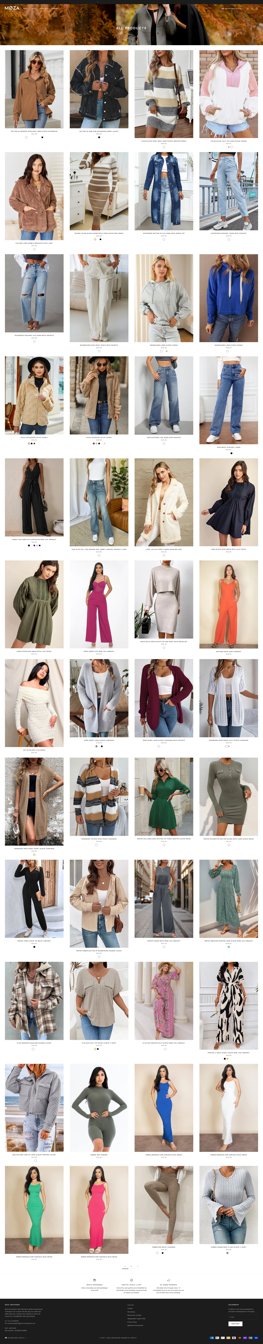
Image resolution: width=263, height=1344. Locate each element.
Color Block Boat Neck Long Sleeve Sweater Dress (163, 141)
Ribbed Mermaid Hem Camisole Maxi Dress (164, 1155)
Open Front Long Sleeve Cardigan (99, 740)
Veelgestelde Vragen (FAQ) (136, 1318)
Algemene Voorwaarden (135, 1325)
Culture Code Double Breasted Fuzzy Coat (34, 243)
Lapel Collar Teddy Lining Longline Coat (164, 549)
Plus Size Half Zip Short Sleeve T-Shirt (99, 1043)
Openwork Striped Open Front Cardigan (99, 839)
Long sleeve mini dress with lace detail (228, 549)
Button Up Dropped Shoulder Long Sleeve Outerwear (34, 131)
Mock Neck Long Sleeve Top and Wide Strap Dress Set (164, 641)
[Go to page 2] (138, 1266)
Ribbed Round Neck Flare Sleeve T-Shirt (228, 1247)
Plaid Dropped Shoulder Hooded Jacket (34, 1043)
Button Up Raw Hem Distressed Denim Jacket (99, 131)
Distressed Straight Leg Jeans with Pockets (34, 335)
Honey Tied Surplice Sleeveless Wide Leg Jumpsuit (34, 539)
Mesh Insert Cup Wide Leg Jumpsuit (99, 651)
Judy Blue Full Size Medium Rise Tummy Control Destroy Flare (99, 549)
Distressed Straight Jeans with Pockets (228, 233)
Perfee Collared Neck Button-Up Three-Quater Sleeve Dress (164, 839)
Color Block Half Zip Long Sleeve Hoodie (229, 141)
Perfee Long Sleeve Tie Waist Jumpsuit (34, 941)
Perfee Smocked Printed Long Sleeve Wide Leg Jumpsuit (229, 941)
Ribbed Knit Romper (99, 1155)
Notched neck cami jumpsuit (228, 651)
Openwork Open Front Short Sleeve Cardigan (34, 849)
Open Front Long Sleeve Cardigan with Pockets (164, 740)
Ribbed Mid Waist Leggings (163, 1247)
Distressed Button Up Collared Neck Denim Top (164, 233)
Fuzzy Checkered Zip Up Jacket (34, 437)
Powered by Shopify (129, 1338)
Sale (34, 8)
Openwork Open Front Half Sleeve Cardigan (228, 740)
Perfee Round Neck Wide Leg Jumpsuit (164, 941)
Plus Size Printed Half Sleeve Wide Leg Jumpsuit (164, 1043)
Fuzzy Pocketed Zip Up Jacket (99, 437)
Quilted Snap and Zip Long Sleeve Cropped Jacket (34, 1155)
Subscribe (235, 1324)
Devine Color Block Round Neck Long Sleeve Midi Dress (99, 233)
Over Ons (44, 8)
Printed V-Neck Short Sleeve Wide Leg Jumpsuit (229, 1053)
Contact (55, 8)
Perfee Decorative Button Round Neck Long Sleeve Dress (229, 839)
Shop (25, 8)
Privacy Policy (132, 1322)
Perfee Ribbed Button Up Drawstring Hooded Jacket (99, 951)
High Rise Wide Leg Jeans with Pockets (164, 437)
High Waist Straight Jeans (229, 447)
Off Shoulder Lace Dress (34, 750)
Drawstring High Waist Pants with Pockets (99, 345)
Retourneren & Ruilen (134, 1315)
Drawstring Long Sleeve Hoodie (164, 345)
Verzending (131, 1312)
